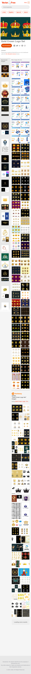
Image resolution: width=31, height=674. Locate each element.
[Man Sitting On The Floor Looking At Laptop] (16, 82)
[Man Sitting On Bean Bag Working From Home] (25, 90)
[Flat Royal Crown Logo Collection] (16, 278)
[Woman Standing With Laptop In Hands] (25, 123)
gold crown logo (20, 401)
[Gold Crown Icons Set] (16, 335)
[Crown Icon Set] (25, 156)
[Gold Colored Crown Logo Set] (16, 156)
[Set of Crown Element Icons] (16, 360)
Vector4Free (8, 2)
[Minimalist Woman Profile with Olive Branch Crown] (5, 192)
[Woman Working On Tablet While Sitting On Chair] (16, 106)
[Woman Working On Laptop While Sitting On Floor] (25, 106)
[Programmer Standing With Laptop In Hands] (25, 98)
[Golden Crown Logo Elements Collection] (16, 196)
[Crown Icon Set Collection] (25, 205)
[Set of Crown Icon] (16, 327)
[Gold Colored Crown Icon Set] (25, 147)
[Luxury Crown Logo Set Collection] (25, 196)
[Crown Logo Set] (16, 270)
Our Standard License (11, 54)
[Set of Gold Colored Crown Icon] (25, 360)
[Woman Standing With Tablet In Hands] (16, 115)
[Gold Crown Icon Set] (16, 147)
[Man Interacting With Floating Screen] (25, 82)
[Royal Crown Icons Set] (25, 229)
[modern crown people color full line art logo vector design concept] (5, 175)
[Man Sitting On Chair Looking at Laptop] (16, 90)
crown (4, 12)
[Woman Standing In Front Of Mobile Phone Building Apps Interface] (25, 139)
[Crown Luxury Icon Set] (16, 180)
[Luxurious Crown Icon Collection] (25, 221)
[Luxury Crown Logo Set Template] (16, 188)
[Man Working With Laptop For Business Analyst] (16, 98)
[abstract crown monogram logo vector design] (5, 134)
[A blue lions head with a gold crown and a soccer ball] (5, 142)
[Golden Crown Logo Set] (25, 172)
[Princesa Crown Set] (25, 164)
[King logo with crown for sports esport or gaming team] (5, 257)
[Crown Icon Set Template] (25, 180)
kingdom (11, 12)
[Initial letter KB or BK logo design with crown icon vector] (5, 298)
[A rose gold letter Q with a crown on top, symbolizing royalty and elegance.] (5, 249)
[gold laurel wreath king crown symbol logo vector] (5, 126)
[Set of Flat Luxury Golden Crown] (16, 205)
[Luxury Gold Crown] (25, 286)
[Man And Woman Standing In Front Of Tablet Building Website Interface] (16, 131)
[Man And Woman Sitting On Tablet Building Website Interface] (25, 131)
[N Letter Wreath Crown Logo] (5, 273)
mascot (26, 12)
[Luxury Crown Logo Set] (25, 376)
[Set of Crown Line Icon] (16, 286)
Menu (25, 2)
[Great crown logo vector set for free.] (17, 408)
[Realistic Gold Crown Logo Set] (25, 368)
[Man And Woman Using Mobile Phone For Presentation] (16, 139)
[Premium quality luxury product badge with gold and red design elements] (5, 93)
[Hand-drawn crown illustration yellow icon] (5, 290)
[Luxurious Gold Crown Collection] (25, 254)
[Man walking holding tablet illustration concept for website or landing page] (25, 66)
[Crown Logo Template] (16, 254)
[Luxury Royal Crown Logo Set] (16, 164)
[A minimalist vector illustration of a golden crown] (5, 85)
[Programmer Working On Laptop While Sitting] (25, 115)
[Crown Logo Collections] (16, 221)
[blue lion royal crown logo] (5, 216)
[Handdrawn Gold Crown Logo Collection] (25, 311)
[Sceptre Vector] (16, 376)
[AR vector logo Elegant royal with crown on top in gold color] (5, 183)
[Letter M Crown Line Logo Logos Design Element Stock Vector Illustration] (5, 241)
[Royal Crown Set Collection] (16, 385)
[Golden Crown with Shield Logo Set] (16, 311)
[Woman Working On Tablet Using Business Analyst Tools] (16, 123)
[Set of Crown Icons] (25, 335)
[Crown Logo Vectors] (25, 270)
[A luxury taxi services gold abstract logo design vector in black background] (5, 224)
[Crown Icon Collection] (16, 213)
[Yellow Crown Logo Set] (16, 295)
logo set (19, 12)
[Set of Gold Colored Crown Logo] (25, 237)
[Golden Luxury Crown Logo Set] (25, 303)
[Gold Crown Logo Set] (16, 352)
